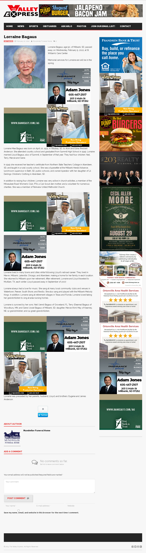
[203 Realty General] (120, 168)
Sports (33, 26)
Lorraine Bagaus (20, 36)
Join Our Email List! (103, 26)
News (21, 26)
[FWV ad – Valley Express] (120, 269)
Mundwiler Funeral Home (42, 41)
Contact (125, 26)
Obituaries (49, 26)
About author (13, 424)
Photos (81, 26)
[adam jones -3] (69, 86)
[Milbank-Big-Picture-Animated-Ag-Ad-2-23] (25, 125)
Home (9, 26)
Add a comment (13, 452)
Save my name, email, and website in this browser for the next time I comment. (41, 513)
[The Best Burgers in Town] (120, 133)
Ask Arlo (66, 26)
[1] (68, 125)
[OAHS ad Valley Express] (120, 305)
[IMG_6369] (120, 218)
